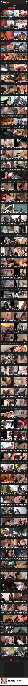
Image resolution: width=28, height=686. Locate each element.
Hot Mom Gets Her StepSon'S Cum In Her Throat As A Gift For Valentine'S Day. (20, 385)
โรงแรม (2, 483)
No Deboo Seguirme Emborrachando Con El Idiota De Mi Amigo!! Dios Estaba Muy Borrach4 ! (20, 536)
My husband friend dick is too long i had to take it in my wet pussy (7, 644)
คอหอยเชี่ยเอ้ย (10, 354)
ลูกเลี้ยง (2, 321)
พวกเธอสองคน (14, 397)
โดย (15, 170)
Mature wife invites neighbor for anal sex (7, 28)
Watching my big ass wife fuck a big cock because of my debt (7, 493)
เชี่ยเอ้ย (8, 397)
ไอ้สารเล (2, 548)
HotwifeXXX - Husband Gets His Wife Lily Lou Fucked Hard (7, 255)
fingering (2, 451)
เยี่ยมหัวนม (3, 51)
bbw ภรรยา (24, 311)
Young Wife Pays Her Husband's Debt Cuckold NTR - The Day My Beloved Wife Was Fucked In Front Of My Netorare (7, 428)
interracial (16, 213)
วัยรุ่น (22, 181)
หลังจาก (2, 235)
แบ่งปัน (12, 224)
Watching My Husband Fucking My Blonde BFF (20, 82)
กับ (14, 40)
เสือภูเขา (19, 300)
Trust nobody (17, 331)
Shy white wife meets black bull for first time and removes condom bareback (20, 644)
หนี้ (6, 494)
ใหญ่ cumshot (9, 505)
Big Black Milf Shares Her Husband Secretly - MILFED (20, 579)
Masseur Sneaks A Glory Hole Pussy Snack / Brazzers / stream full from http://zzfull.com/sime (7, 352)
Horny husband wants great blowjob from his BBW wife (7, 61)
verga (2, 116)
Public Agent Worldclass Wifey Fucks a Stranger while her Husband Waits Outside (7, 504)
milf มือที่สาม (11, 84)
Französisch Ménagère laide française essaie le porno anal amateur (20, 547)
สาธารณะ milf (23, 40)
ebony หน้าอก (5, 332)
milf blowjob (21, 213)
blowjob (2, 62)
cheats (2, 516)
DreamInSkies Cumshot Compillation (20, 623)
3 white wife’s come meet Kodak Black (20, 428)
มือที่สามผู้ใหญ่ (19, 256)
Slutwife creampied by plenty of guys (20, 169)
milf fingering (17, 451)
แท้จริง (4, 462)
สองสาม (4, 419)
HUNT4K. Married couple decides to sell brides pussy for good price (20, 28)
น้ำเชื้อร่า (25, 202)
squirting (19, 192)
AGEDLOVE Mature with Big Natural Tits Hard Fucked (7, 158)
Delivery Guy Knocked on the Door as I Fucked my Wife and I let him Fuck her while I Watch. (20, 234)
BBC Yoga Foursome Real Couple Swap (7, 169)
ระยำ (15, 138)
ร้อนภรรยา (9, 278)
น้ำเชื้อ (15, 386)
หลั (22, 646)
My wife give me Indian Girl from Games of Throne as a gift (7, 579)
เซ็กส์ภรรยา (9, 62)
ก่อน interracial (11, 516)
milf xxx (6, 613)
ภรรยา (11, 19)
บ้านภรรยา (24, 62)
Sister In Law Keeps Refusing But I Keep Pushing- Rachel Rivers (20, 180)
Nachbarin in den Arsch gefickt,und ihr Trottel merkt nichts (20, 104)
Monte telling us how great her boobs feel (20, 126)
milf (8, 138)
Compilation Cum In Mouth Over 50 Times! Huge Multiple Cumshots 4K (20, 93)
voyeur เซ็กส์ (3, 181)
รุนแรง (15, 516)
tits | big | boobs (10, 170)
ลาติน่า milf (3, 429)
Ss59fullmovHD (4, 385)
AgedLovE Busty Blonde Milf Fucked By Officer (7, 450)
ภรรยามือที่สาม (4, 84)
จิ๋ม (14, 29)
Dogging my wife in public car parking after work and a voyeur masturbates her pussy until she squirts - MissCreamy (7, 633)
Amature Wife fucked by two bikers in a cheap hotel (7, 482)
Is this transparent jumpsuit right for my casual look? (7, 374)
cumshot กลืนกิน (17, 624)
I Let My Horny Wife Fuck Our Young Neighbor (7, 147)
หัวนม (7, 105)
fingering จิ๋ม (22, 289)
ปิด (1, 40)
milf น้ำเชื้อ (18, 235)
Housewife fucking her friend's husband (20, 482)
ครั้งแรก (12, 256)
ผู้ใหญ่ (13, 29)
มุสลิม (10, 581)
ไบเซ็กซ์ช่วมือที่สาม (10, 300)
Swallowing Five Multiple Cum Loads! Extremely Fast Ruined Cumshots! (7, 266)
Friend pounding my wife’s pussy (20, 363)
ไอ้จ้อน (21, 94)
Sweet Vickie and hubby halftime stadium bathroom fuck (7, 439)
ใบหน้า (2, 354)
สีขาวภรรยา (7, 19)
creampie (16, 397)
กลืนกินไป (2, 267)
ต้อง (9, 365)
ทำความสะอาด (24, 19)
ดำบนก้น (16, 581)
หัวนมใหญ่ (6, 148)
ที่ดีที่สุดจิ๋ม (6, 516)
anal (8, 73)
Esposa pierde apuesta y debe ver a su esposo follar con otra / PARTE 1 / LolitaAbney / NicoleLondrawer (20, 439)
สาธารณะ (11, 289)
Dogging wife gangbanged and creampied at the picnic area (7, 244)
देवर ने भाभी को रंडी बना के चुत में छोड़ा (7, 17)
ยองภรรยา (9, 602)
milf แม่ (2, 278)
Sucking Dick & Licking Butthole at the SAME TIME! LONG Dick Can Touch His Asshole (7, 547)
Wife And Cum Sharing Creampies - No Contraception (7, 525)
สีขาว (2, 624)
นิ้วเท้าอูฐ (10, 375)
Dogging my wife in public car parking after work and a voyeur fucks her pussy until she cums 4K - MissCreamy (20, 655)
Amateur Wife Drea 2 (18, 633)
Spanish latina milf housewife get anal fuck (20, 158)
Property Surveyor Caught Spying (20, 50)
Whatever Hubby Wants (19, 590)
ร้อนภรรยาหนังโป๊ (22, 602)
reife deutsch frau (18, 462)
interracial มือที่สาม (7, 224)
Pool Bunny (16, 298)
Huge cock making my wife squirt (20, 190)
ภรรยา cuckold (4, 138)
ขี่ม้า (5, 321)
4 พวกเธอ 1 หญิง (4, 397)
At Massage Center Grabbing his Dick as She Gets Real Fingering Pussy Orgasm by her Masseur (20, 288)
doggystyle (20, 51)
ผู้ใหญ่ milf (21, 73)
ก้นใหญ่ (15, 19)
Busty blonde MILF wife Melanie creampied (20, 115)
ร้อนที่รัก (23, 624)
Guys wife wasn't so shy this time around (7, 223)
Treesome (3, 331)
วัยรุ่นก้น (2, 192)
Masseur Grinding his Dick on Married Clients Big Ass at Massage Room (20, 471)
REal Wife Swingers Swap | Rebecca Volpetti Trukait (20, 61)
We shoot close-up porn (6, 39)
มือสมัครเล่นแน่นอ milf (11, 213)
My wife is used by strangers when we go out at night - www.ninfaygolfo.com (7, 136)
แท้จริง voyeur (9, 408)
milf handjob (16, 289)
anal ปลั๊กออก (9, 29)
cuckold (10, 148)
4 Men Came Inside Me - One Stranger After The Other (20, 266)
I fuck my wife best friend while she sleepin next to (7, 363)
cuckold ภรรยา (12, 591)
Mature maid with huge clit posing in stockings (20, 17)
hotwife (19, 105)
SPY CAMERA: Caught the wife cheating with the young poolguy (7, 71)
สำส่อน (9, 202)
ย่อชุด (2, 537)
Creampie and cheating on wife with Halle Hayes (20, 244)
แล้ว (15, 235)
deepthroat (25, 94)
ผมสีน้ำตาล (3, 256)
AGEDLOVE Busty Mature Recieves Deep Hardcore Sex (20, 515)
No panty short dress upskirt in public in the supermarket (7, 536)
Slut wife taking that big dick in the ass (20, 147)
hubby (2, 440)
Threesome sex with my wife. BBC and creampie (20, 569)
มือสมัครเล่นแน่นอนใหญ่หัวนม (10, 656)
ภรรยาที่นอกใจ (3, 29)
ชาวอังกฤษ (7, 451)
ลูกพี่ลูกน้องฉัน (17, 343)
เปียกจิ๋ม (3, 646)
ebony (22, 332)
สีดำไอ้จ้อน (19, 646)
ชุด (15, 278)
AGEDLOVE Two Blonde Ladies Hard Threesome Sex (20, 352)
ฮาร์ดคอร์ (2, 19)
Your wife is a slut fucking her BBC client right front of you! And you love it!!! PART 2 (7, 82)
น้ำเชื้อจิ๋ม (16, 51)
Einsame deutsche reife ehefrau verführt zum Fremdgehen (20, 461)
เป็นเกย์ (15, 559)
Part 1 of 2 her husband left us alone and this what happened (20, 309)
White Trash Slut (4, 569)
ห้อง (12, 548)
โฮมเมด (3, 40)
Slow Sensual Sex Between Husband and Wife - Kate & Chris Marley (7, 417)
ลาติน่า (15, 332)
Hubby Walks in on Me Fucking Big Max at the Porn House (7, 623)
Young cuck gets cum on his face (7, 601)
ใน (4, 105)
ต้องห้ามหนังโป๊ (17, 181)
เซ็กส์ (17, 29)
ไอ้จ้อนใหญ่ (23, 192)
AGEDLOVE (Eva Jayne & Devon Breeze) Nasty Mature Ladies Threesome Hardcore (20, 255)
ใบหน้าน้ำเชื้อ (17, 202)
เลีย (7, 581)
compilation (16, 94)
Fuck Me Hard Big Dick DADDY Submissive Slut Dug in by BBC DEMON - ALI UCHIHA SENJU (7, 342)
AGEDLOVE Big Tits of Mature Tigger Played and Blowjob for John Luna (20, 71)
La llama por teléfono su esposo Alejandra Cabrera (7, 655)
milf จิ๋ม (22, 116)
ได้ (5, 386)
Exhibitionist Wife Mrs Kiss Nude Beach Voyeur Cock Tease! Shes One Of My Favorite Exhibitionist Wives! (7, 288)
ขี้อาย (2, 224)
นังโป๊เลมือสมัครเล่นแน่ (19, 548)
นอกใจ (15, 105)
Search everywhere (5, 93)
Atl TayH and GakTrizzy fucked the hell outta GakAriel (7, 298)
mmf (10, 527)
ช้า (6, 419)
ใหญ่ (1, 127)
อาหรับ (5, 62)
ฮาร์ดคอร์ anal (3, 570)
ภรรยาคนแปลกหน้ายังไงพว (19, 656)
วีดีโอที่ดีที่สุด (11, 7)
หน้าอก (15, 127)
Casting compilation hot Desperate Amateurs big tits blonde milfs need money (7, 201)
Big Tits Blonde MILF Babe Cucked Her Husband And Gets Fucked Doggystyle (20, 493)
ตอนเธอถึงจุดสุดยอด (8, 159)
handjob (19, 62)
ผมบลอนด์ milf (17, 116)
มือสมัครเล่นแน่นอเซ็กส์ (8, 116)
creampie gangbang (20, 170)
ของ (8, 84)
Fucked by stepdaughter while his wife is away (7, 320)
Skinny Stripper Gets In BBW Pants (7, 407)
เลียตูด (15, 408)
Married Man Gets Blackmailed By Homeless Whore (7, 309)
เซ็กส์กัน (8, 635)
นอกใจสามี (9, 311)
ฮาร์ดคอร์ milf (3, 408)
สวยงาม (2, 105)
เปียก (6, 170)
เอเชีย (21, 202)
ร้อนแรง (16, 62)
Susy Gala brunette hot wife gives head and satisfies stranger (7, 558)
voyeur (20, 473)
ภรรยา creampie (17, 613)
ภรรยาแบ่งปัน (24, 235)
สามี (26, 591)
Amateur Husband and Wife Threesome (20, 136)
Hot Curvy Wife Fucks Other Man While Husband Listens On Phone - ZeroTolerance (7, 471)
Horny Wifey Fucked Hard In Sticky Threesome (20, 223)
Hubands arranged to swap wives (20, 525)
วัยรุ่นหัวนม (23, 321)
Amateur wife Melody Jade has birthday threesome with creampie (20, 504)
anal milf (25, 159)
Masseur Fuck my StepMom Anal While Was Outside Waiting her (7, 612)
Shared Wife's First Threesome (7, 212)
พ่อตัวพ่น (5, 354)
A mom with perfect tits (5, 50)
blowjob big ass (21, 581)
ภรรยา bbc (19, 311)
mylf (22, 300)
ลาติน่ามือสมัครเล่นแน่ (5, 94)
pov (5, 505)
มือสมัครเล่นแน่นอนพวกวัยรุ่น (10, 235)
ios (6, 2)
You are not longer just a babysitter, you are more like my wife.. (20, 601)
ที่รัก (1, 473)
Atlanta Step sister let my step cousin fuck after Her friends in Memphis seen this (20, 342)
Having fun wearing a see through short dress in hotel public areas (20, 277)
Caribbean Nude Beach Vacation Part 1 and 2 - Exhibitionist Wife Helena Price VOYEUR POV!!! (20, 212)
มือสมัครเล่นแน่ (22, 84)
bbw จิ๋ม (8, 462)
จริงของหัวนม (11, 138)
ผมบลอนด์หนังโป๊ (8, 51)
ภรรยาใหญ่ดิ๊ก (17, 148)
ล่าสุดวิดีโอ (17, 7)
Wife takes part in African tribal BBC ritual (7, 590)
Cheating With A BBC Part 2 (20, 396)
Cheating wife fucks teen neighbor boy (20, 320)
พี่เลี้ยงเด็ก (16, 602)
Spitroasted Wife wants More (20, 417)
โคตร (6, 646)
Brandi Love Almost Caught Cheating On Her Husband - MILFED (20, 407)
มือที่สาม (21, 419)
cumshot (2, 246)
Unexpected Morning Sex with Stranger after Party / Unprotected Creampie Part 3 (7, 234)
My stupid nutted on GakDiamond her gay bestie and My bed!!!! (20, 558)
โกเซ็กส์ (5, 73)
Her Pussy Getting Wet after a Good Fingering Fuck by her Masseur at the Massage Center (20, 450)
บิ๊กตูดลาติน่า (22, 148)
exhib (11, 537)
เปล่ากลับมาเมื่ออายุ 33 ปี (10, 624)
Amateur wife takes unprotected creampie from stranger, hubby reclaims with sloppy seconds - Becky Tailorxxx (20, 612)
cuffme (8, 483)
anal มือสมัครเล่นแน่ (18, 635)
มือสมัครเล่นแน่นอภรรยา (10, 246)
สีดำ (15, 483)
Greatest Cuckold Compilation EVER (7, 126)
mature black (19, 483)
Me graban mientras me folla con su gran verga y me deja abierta (7, 115)
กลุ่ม (23, 440)
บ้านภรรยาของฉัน (4, 365)
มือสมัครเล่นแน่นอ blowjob (11, 321)
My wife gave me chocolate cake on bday (20, 374)
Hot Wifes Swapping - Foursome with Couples (7, 277)
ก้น (8, 473)
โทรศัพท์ (17, 40)
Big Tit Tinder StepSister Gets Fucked (7, 190)
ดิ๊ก (1, 646)
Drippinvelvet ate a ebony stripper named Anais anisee (7, 461)
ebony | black (24, 483)
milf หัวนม (20, 127)
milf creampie (17, 591)
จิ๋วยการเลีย (7, 256)
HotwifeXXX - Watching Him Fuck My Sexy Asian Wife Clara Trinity (20, 201)
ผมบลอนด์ (16, 84)
